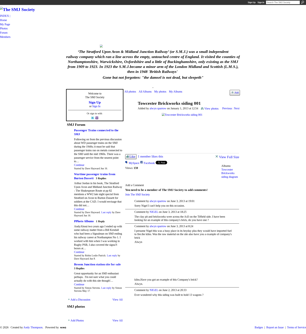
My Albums (175, 91)
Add (236, 92)
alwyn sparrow (158, 108)
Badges (259, 327)
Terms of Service (296, 327)
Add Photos (77, 320)
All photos (130, 91)
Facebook (149, 163)
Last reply (106, 212)
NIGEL (154, 211)
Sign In (260, 2)
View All (117, 299)
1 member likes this (150, 156)
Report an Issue (275, 327)
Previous (227, 108)
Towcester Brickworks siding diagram (229, 173)
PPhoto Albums (84, 221)
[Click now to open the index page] (153, 46)
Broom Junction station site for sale (97, 264)
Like (132, 156)
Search (302, 2)
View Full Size (229, 157)
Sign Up (252, 2)
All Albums (145, 91)
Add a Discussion (80, 299)
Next (236, 108)
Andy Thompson (32, 327)
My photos (160, 91)
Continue (79, 164)
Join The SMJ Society (137, 194)
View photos (211, 108)
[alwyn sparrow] (130, 110)
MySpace (134, 163)
